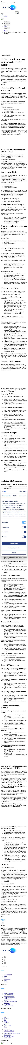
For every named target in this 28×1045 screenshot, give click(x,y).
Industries (6, 23)
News (5, 976)
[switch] (24, 527)
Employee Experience (9, 997)
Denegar (14, 552)
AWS (5, 1024)
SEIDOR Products (8, 1005)
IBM (5, 1020)
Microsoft (6, 1018)
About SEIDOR (8, 974)
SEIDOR (6, 28)
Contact (5, 16)
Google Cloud (7, 1025)
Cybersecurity (7, 1004)
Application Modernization (10, 1001)
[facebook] (1, 920)
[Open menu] (2, 19)
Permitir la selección (14, 548)
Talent (5, 26)
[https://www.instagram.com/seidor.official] (5, 959)
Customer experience (9, 996)
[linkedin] (3, 920)
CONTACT (7, 1029)
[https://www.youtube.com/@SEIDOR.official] (5, 963)
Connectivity (7, 1003)
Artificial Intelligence (9, 993)
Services (6, 21)
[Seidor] (10, 7)
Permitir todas (14, 543)
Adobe (5, 1021)
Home (6, 31)
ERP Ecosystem (8, 998)
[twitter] (4, 920)
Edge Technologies (8, 994)
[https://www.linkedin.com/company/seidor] (5, 957)
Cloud (5, 1000)
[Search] (17, 12)
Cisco (5, 1027)
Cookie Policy (7, 1035)
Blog (5, 977)
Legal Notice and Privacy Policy (12, 1033)
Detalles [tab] (15, 495)
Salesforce (6, 1022)
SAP (5, 1017)
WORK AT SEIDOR (9, 1031)
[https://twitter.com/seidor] (5, 961)
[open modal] (1, 1)
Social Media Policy (9, 1036)
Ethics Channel (7, 1037)
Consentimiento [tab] (6, 495)
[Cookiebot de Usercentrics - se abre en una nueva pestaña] (19, 491)
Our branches (7, 979)
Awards (6, 981)
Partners (6, 25)
